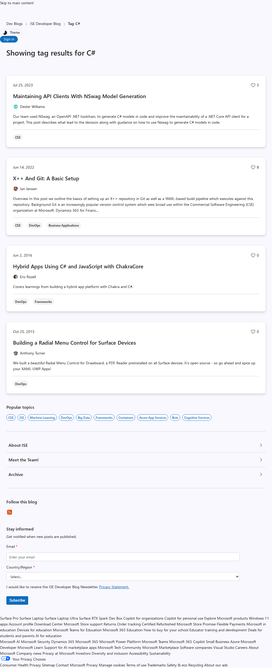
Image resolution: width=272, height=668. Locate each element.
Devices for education (34, 629)
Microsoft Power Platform (120, 641)
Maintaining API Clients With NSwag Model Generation (79, 95)
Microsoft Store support (83, 624)
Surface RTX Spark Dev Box (100, 618)
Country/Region (20, 567)
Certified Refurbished (159, 624)
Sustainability (160, 653)
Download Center (48, 624)
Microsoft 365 (86, 641)
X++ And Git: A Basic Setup (46, 178)
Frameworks (104, 417)
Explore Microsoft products (226, 618)
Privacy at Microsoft (58, 653)
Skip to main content (17, 2)
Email (12, 546)
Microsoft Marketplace (160, 647)
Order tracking (129, 624)
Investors (83, 653)
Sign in (9, 39)
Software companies (196, 647)
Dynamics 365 (62, 641)
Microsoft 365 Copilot (187, 641)
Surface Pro (9, 618)
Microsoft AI (10, 641)
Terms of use (136, 664)
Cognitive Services (197, 417)
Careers (241, 647)
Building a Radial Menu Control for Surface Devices (74, 342)
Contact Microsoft (70, 664)
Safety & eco (177, 664)
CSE (11, 417)
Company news (28, 653)
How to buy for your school (166, 629)
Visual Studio (223, 647)
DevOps (66, 417)
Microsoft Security (35, 641)
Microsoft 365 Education (123, 629)
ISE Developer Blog (45, 23)
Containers (125, 417)
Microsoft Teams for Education (77, 629)
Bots (175, 417)
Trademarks (156, 664)
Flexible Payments (231, 624)
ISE (21, 417)
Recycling (195, 664)
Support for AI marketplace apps (70, 647)
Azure (235, 641)
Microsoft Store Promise (196, 624)
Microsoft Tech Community (119, 647)
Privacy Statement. (114, 586)
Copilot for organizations (143, 618)
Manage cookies (112, 664)
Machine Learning (42, 417)
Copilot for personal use (183, 618)
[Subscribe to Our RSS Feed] (9, 512)
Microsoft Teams (155, 641)
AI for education (49, 635)
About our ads (216, 664)
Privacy (92, 664)
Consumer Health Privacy (20, 664)
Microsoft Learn (30, 647)
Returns (110, 624)
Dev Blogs (14, 23)
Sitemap (48, 664)
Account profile (21, 624)
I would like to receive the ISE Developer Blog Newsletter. (67, 586)
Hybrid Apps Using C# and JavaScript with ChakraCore (78, 266)
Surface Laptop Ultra (61, 618)
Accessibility (138, 653)
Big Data (84, 417)
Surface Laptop (31, 618)
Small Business (217, 641)
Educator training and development (218, 629)
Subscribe (17, 600)
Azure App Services (152, 417)
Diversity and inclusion (110, 653)
